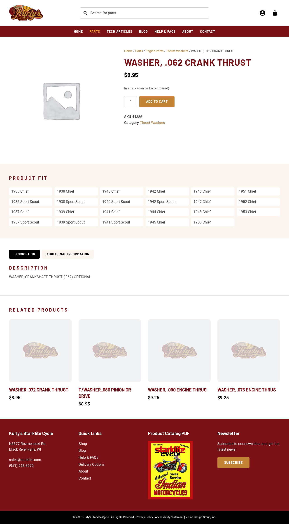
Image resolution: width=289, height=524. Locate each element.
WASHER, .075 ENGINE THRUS (246, 389)
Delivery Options (92, 464)
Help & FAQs (88, 457)
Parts (139, 51)
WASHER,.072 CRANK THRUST (38, 389)
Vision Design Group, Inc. (201, 517)
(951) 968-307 (20, 465)
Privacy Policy (144, 517)
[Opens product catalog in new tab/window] (170, 470)
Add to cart (157, 101)
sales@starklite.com (25, 460)
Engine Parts (154, 51)
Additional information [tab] (68, 254)
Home (128, 51)
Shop (83, 444)
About (83, 471)
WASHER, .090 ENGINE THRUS (177, 389)
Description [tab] (24, 254)
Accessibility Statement (169, 517)
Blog (82, 450)
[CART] (275, 13)
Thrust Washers (177, 51)
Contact (85, 478)
